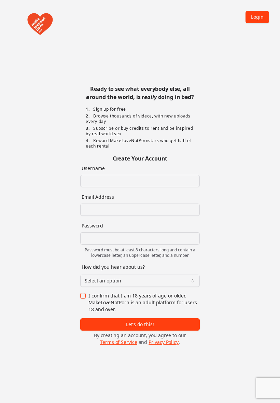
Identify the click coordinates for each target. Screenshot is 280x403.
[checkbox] (83, 295)
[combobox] (140, 281)
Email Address (98, 197)
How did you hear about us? (113, 267)
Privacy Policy (164, 342)
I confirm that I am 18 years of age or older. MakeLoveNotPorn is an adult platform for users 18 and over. (142, 302)
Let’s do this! (140, 324)
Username (93, 168)
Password (92, 225)
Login (257, 17)
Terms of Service (118, 342)
